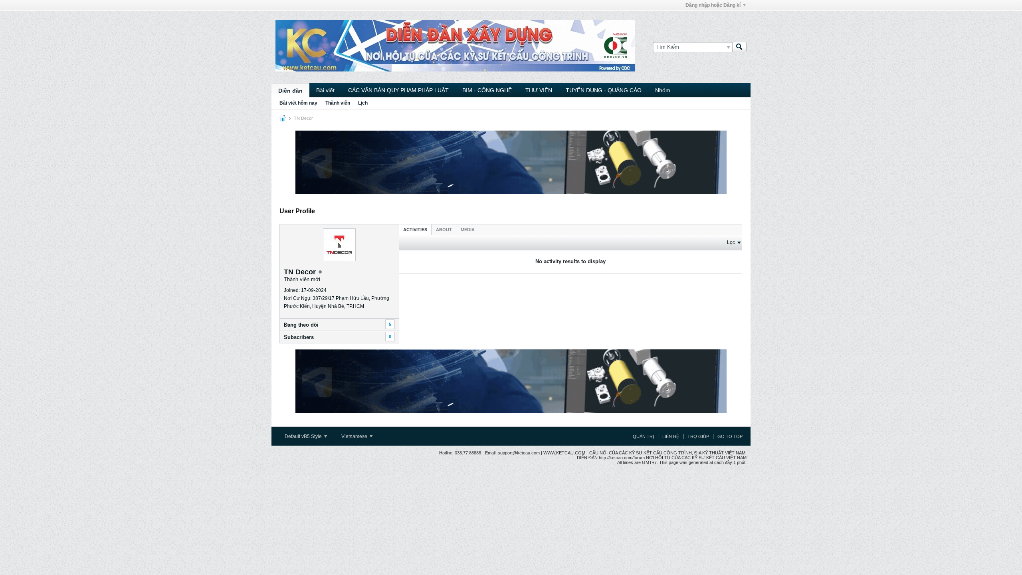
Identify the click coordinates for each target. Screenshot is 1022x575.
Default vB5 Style (304, 436)
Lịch (363, 103)
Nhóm (662, 90)
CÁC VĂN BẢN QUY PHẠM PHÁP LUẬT (398, 90)
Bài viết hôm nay (298, 103)
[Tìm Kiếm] (739, 47)
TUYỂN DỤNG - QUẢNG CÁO (604, 90)
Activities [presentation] (415, 229)
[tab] (415, 229)
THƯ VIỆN (538, 90)
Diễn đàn (290, 90)
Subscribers (299, 337)
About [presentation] (444, 229)
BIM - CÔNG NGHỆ (487, 90)
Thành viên (337, 103)
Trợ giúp (698, 436)
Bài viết (325, 90)
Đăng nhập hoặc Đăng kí (713, 5)
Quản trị (643, 436)
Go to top (730, 436)
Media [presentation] (468, 229)
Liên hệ (670, 436)
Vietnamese (354, 436)
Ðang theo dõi (301, 325)
